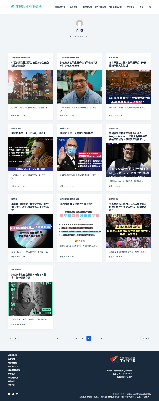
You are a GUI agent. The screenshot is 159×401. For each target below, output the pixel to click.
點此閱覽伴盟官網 (124, 377)
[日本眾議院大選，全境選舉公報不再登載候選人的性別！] (128, 87)
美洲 (77, 58)
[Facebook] (9, 394)
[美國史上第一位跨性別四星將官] (79, 154)
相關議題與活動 (115, 7)
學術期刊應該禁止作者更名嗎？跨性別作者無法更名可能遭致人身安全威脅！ (30, 207)
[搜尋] (150, 7)
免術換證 (73, 7)
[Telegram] (17, 394)
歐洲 (77, 199)
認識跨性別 (60, 7)
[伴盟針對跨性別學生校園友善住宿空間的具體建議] (30, 87)
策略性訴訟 (87, 7)
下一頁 (145, 338)
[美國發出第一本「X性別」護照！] (30, 154)
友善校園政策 (15, 58)
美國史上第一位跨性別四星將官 (76, 133)
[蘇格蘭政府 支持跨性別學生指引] (79, 225)
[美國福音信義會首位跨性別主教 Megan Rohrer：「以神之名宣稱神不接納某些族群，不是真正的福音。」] (128, 160)
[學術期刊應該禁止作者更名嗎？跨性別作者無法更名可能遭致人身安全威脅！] (30, 231)
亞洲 (110, 58)
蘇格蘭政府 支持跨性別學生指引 (76, 204)
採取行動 (11, 385)
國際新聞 (72, 58)
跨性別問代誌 (100, 7)
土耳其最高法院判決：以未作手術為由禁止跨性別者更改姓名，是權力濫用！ (127, 207)
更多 (141, 7)
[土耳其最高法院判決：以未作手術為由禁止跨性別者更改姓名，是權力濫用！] (128, 231)
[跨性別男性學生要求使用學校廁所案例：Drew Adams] (79, 87)
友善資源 (130, 7)
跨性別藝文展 (13, 378)
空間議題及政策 (25, 58)
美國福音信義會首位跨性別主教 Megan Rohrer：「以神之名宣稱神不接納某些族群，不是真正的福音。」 (128, 136)
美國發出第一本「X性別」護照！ (28, 133)
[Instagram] (13, 394)
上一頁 (14, 338)
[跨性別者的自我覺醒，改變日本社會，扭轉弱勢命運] (30, 299)
